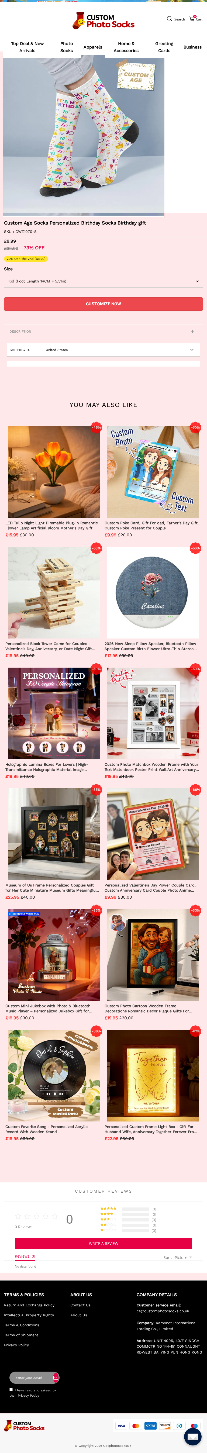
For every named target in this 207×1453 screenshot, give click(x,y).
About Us (78, 1315)
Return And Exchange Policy (29, 1305)
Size (8, 268)
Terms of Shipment (21, 1335)
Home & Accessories (126, 47)
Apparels (93, 47)
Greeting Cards (164, 47)
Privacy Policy (16, 1345)
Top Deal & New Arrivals (27, 47)
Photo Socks (66, 47)
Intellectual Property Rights (29, 1315)
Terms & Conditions (21, 1325)
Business (193, 47)
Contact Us (80, 1305)
